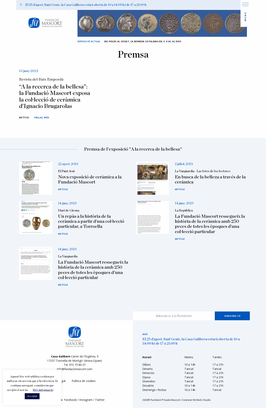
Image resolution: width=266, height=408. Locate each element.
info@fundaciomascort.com (74, 369)
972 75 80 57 (77, 365)
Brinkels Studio (202, 400)
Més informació (43, 390)
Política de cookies (84, 381)
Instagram (85, 400)
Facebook (70, 400)
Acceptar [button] (32, 396)
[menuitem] (84, 380)
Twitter (100, 400)
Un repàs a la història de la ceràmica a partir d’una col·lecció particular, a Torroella (91, 221)
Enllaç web (41, 117)
